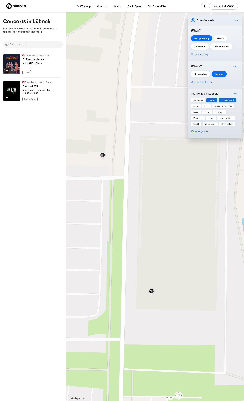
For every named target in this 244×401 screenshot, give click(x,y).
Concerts (102, 6)
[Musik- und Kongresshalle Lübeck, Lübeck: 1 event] (151, 292)
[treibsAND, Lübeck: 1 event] (102, 156)
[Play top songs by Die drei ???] (6, 97)
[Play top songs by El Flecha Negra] (6, 70)
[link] (31, 64)
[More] (59, 72)
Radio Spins (134, 6)
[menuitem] (84, 6)
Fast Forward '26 (157, 6)
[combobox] (33, 44)
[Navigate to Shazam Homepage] (16, 6)
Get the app (84, 6)
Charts (117, 6)
